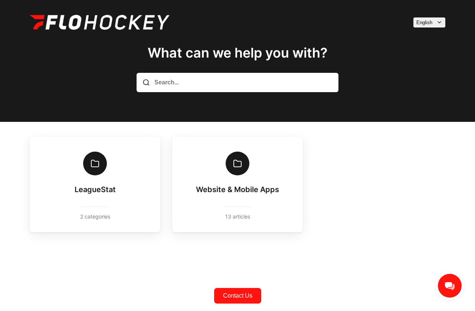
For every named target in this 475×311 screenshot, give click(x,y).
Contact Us (237, 295)
